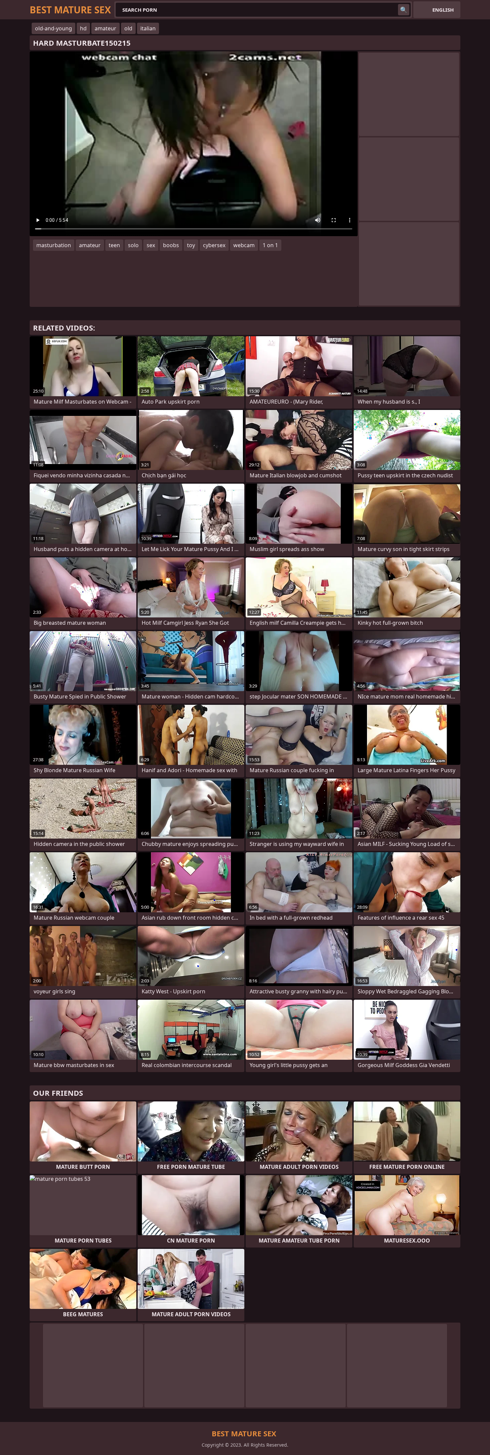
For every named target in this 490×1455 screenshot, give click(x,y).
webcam (244, 245)
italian (148, 28)
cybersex (214, 245)
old (128, 28)
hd (83, 28)
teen (114, 245)
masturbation (53, 245)
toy (191, 245)
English (443, 9)
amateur (105, 28)
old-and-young (53, 28)
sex (151, 245)
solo (133, 245)
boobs (171, 245)
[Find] (403, 9)
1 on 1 (270, 245)
